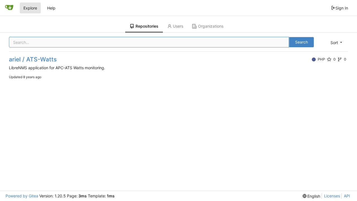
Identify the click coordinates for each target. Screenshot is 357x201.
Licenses (332, 195)
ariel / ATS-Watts (33, 59)
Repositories (147, 26)
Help (51, 8)
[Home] (9, 8)
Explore (30, 8)
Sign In (342, 8)
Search (301, 42)
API (347, 195)
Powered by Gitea (22, 195)
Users (178, 26)
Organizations (210, 26)
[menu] (337, 42)
